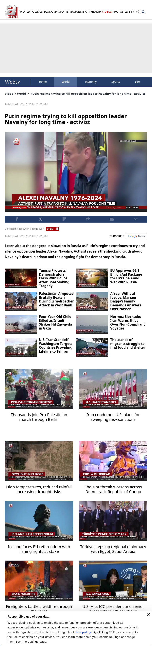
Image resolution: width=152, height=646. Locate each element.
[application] (76, 323)
